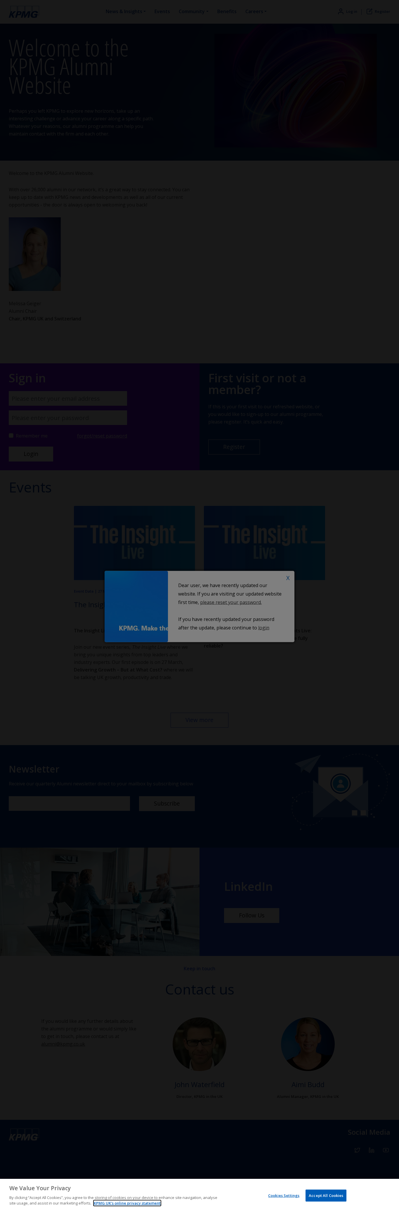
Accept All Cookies (326, 1195)
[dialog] (199, 1196)
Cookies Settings (283, 1195)
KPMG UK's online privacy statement (127, 1203)
